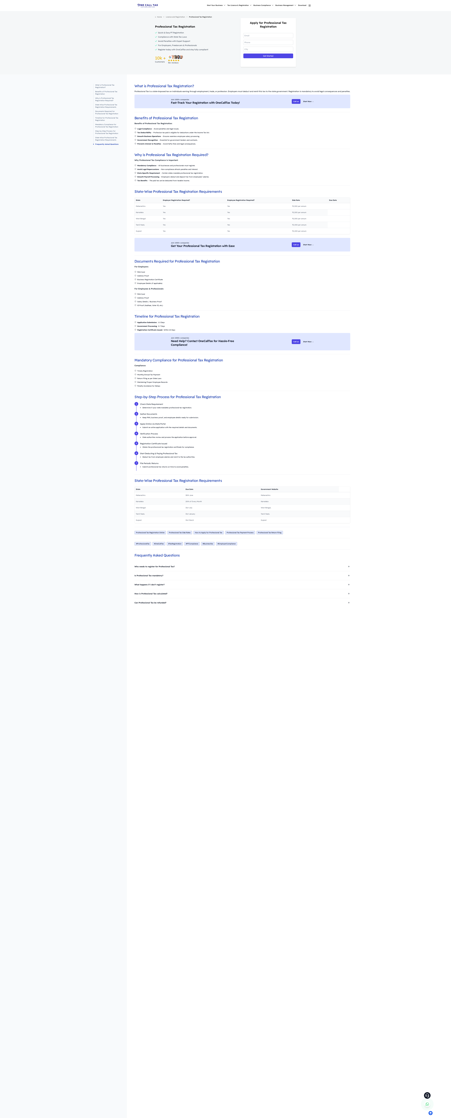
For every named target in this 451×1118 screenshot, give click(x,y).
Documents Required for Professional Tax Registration (106, 112)
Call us (296, 101)
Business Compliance (262, 5)
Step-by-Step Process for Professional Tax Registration (106, 132)
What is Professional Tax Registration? (104, 86)
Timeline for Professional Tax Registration (106, 119)
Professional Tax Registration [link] (200, 17)
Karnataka (264, 501)
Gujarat (263, 520)
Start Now (308, 101)
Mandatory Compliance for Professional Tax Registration (106, 125)
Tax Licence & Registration (238, 5)
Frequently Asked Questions (107, 144)
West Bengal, (266, 508)
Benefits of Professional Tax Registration (106, 93)
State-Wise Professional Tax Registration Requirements (106, 106)
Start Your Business (215, 5)
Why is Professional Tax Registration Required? (104, 99)
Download (302, 5)
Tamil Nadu (265, 514)
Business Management (284, 5)
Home (159, 17)
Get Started (268, 56)
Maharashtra (265, 495)
